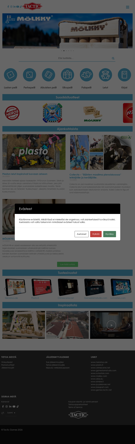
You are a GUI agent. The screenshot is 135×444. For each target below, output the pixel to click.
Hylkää (95, 234)
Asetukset (81, 234)
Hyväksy (109, 234)
